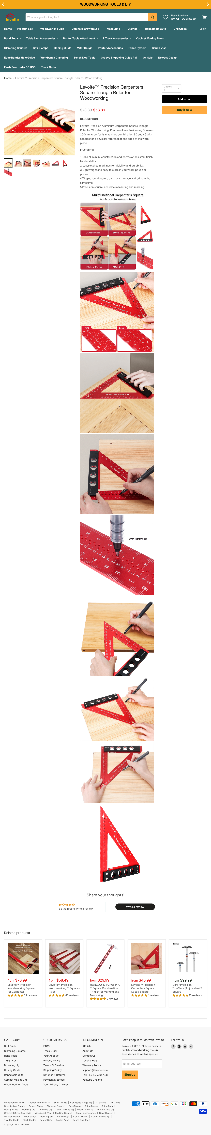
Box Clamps (40, 48)
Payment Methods (54, 1079)
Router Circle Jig (105, 1109)
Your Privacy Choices (56, 1084)
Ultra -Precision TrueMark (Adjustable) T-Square (187, 988)
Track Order (48, 67)
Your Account (51, 1055)
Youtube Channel (92, 1079)
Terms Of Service (53, 1065)
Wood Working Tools (16, 1084)
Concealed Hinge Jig (81, 1102)
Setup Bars (107, 1106)
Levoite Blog (89, 1060)
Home (8, 28)
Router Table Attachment (79, 38)
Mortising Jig (28, 1109)
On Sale (147, 57)
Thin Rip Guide (11, 1120)
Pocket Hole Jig (85, 1109)
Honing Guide (62, 48)
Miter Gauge (84, 48)
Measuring (114, 28)
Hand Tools (11, 38)
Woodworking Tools (14, 1102)
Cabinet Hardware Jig (86, 28)
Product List (25, 28)
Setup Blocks (91, 1106)
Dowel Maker (106, 1113)
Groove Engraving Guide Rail (119, 57)
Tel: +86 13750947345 (95, 1074)
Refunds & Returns (54, 1074)
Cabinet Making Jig (15, 1079)
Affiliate (86, 1046)
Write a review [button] (135, 906)
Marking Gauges (63, 1113)
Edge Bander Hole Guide (19, 57)
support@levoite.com (95, 1070)
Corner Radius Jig (100, 1116)
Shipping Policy (52, 1070)
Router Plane (62, 1120)
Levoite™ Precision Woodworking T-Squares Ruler (64, 988)
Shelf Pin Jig (60, 1102)
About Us (87, 1050)
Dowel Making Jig (65, 1109)
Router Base (46, 1120)
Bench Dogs (63, 1116)
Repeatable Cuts (156, 28)
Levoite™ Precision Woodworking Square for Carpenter (21, 988)
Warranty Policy (91, 1065)
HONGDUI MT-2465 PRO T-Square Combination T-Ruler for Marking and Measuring (105, 990)
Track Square (46, 1116)
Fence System (137, 48)
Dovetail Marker (12, 1116)
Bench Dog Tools (84, 57)
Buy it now (184, 109)
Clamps (133, 28)
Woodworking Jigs (52, 28)
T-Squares (10, 1060)
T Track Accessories (116, 38)
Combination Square (14, 1106)
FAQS (46, 1046)
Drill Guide (180, 28)
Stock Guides (29, 1120)
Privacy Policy (51, 1060)
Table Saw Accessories (41, 38)
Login (203, 28)
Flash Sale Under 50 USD (20, 67)
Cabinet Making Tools (150, 38)
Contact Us (88, 1055)
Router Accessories (110, 48)
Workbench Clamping (54, 57)
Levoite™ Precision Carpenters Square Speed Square (143, 988)
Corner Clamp (36, 1106)
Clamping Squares (15, 48)
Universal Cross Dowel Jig (17, 1113)
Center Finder (80, 1116)
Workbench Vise (43, 1113)
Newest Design (167, 57)
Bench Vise (159, 48)
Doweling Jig (11, 1065)
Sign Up (129, 1074)
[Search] (152, 17)
